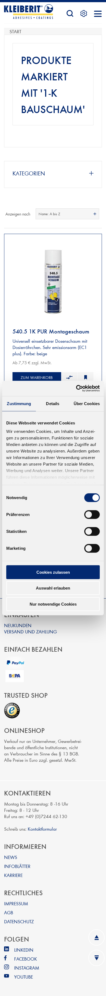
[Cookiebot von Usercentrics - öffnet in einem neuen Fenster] (76, 388)
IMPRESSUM (16, 903)
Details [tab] (52, 403)
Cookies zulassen (53, 572)
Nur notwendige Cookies (53, 604)
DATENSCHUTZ (19, 921)
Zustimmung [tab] (19, 403)
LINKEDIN (23, 949)
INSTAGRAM (26, 967)
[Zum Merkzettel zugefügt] (85, 377)
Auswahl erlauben (53, 588)
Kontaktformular (42, 828)
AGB (8, 912)
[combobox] (67, 213)
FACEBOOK (25, 958)
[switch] (92, 514)
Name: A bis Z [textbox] (49, 213)
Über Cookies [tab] (87, 403)
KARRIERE (13, 875)
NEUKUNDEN (18, 625)
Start (15, 31)
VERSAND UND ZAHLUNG (30, 631)
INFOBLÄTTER (17, 866)
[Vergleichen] (69, 377)
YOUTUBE (23, 976)
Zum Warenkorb (37, 377)
